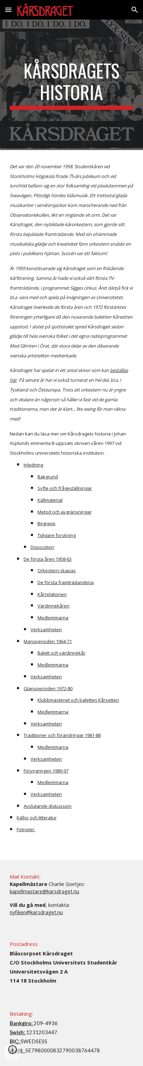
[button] (8, 9)
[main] (71, 85)
